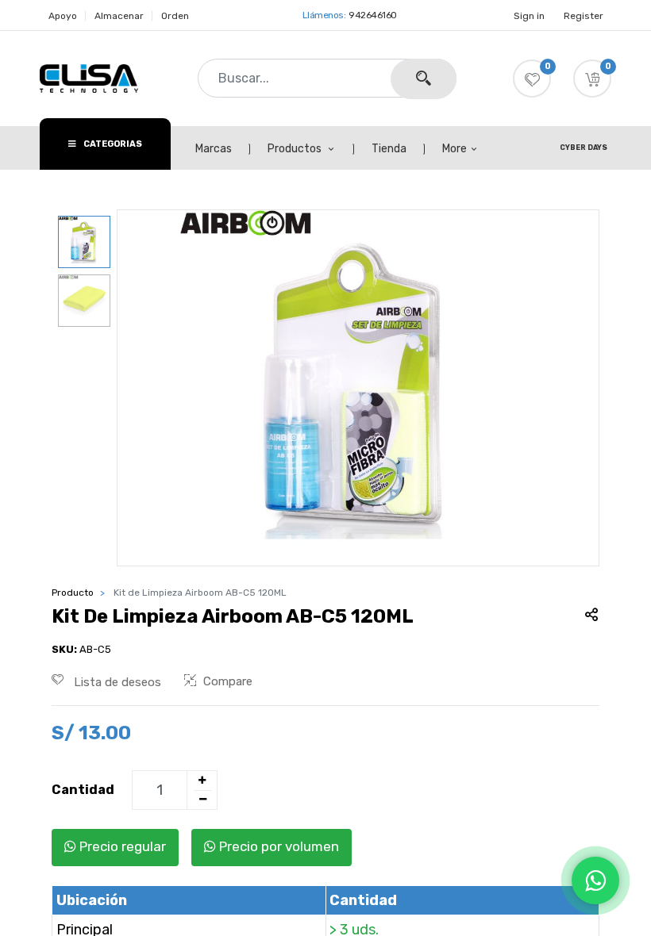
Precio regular (121, 846)
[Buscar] (423, 79)
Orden (175, 15)
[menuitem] (222, 149)
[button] (592, 78)
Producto (73, 592)
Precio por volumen (277, 846)
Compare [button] (227, 681)
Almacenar (119, 15)
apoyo (62, 15)
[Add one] (202, 780)
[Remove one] (202, 799)
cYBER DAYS (583, 148)
